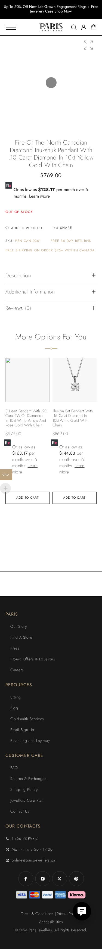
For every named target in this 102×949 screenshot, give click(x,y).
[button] (88, 45)
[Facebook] (25, 878)
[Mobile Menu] (11, 27)
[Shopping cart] (94, 28)
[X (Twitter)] (59, 878)
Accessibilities (51, 922)
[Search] (74, 27)
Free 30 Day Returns (71, 241)
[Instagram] (42, 878)
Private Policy (68, 913)
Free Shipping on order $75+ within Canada (50, 250)
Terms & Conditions (37, 913)
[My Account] (83, 27)
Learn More (39, 196)
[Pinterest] (76, 878)
